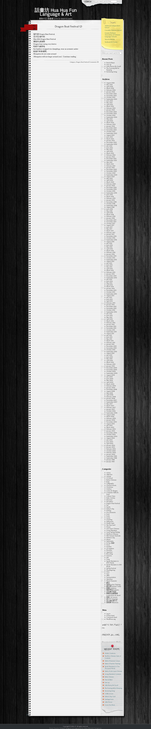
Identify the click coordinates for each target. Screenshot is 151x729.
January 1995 (110, 461)
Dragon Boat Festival (82, 62)
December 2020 (111, 169)
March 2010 (110, 362)
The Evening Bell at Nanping (112, 69)
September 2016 (111, 240)
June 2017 (109, 227)
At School (109, 478)
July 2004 (109, 440)
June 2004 (109, 442)
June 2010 (109, 357)
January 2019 (110, 200)
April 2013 (109, 301)
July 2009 (109, 377)
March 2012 (110, 321)
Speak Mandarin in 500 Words (114, 565)
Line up (108, 64)
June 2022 (109, 148)
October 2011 (110, 330)
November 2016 (111, 236)
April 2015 (109, 269)
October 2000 (111, 451)
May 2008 (109, 393)
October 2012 (110, 310)
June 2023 (109, 137)
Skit (107, 557)
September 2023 (111, 133)
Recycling (109, 554)
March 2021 (110, 164)
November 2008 (111, 389)
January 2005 (110, 431)
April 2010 (109, 361)
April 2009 (109, 382)
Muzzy (108, 539)
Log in (108, 614)
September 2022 (111, 144)
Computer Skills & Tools (112, 493)
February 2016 (110, 252)
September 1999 (111, 456)
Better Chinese (111, 480)
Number (109, 547)
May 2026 (109, 85)
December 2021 (111, 158)
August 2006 (110, 415)
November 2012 (111, 308)
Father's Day (110, 509)
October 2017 (110, 223)
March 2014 (110, 287)
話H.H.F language (112, 599)
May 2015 (109, 267)
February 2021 (110, 166)
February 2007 (111, 407)
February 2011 (110, 342)
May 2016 (109, 247)
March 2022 (110, 153)
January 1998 (110, 460)
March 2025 (110, 106)
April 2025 (109, 104)
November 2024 (111, 113)
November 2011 (111, 328)
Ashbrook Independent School (112, 26)
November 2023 (111, 130)
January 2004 (110, 445)
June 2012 (109, 315)
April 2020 (109, 180)
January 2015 (110, 274)
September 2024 (111, 117)
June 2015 (109, 265)
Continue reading (69, 56)
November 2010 (111, 348)
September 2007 (111, 402)
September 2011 (111, 332)
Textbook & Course (111, 42)
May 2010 (109, 359)
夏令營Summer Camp (113, 586)
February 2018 (110, 216)
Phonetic (109, 550)
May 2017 (109, 229)
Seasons (109, 556)
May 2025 (109, 103)
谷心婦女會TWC (112, 601)
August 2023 (110, 135)
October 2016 (110, 238)
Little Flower (108, 702)
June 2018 (109, 209)
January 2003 (110, 447)
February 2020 (111, 184)
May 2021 (109, 162)
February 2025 (110, 108)
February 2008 (111, 397)
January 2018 (110, 218)
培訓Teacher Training (113, 584)
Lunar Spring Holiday (113, 532)
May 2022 (109, 149)
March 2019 (110, 196)
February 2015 (110, 272)
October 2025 (110, 97)
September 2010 (111, 352)
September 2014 (111, 278)
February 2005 (111, 429)
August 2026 (110, 83)
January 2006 (110, 420)
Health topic (110, 523)
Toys (107, 574)
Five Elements (111, 512)
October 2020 (110, 173)
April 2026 (109, 86)
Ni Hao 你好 (110, 543)
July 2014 (109, 279)
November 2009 (111, 370)
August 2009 (110, 375)
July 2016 (109, 243)
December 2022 (111, 142)
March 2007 (110, 406)
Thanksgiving (110, 570)
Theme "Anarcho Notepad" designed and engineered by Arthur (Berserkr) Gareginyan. (75, 728)
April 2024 (109, 121)
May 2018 (109, 211)
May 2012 (109, 317)
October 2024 (110, 115)
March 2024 (110, 122)
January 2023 (110, 140)
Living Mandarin (111, 530)
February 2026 (111, 90)
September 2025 (111, 99)
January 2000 (110, 454)
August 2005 (110, 424)
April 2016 (109, 249)
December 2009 (111, 368)
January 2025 (110, 110)
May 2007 (109, 404)
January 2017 (110, 234)
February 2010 (110, 364)
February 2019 (110, 198)
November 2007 (111, 400)
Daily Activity (110, 498)
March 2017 (110, 231)
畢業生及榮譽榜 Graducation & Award (113, 594)
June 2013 (109, 299)
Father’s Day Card (110, 696)
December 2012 (111, 306)
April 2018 (109, 213)
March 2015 (110, 270)
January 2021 (110, 168)
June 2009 (109, 379)
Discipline (109, 501)
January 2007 (110, 409)
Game (108, 518)
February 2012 (110, 323)
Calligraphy (110, 483)
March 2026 (110, 88)
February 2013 (110, 303)
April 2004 (109, 443)
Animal (108, 476)
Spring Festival (111, 568)
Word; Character (111, 581)
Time (108, 572)
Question (109, 552)
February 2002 (111, 449)
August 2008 (110, 391)
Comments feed (111, 617)
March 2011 (110, 341)
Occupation (110, 548)
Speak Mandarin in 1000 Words (112, 562)
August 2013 (110, 296)
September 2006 (111, 413)
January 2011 (110, 344)
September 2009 (111, 373)
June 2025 (109, 101)
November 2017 (111, 222)
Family (108, 507)
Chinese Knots (111, 485)
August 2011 (110, 333)
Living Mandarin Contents (113, 674)
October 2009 (111, 371)
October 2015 (110, 258)
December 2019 (111, 187)
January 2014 (110, 288)
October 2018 (110, 204)
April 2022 (109, 151)
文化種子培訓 (111, 592)
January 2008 (110, 398)
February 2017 (110, 233)
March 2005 (110, 427)
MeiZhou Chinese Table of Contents (113, 657)
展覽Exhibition (111, 588)
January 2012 (110, 324)
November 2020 (111, 171)
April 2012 (109, 319)
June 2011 (109, 337)
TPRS (108, 575)
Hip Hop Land (110, 525)
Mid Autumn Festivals (113, 536)
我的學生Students (112, 590)
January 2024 (110, 126)
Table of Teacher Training (112, 664)
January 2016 (110, 254)
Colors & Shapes (112, 491)
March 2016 (110, 251)
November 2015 (111, 256)
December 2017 (111, 220)
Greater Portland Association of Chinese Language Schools (112, 35)
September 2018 (111, 205)
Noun (108, 545)
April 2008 (109, 395)
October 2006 (111, 411)
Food (107, 514)
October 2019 (110, 191)
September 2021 (111, 160)
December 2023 (111, 128)
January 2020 (110, 186)
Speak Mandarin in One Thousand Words (112, 667)
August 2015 (110, 261)
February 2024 (110, 124)
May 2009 (109, 380)
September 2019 (111, 193)
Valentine (109, 579)
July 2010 (109, 355)
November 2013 (111, 290)
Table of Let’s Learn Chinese (113, 671)
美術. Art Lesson (111, 597)
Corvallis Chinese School (113, 30)
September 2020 (111, 175)
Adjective (109, 474)
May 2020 (109, 178)
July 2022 (109, 146)
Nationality (110, 541)
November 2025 (111, 95)
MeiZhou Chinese (112, 534)
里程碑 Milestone (112, 602)
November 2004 (111, 433)
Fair (107, 505)
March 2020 (110, 182)
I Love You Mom (110, 705)
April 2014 (109, 285)
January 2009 (110, 388)
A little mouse (109, 694)
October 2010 (110, 350)
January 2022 (110, 157)
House (108, 527)
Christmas (109, 487)
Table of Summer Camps (112, 661)
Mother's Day (110, 538)
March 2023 (110, 139)
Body (108, 482)
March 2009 (110, 384)
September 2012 (111, 312)
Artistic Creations (110, 653)
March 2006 (110, 416)
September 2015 (111, 260)
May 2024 (109, 119)
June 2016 (109, 245)
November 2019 (111, 189)
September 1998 (111, 458)
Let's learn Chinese (112, 529)
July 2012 (109, 314)
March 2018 (110, 214)
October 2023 (110, 131)
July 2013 (109, 297)
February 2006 (111, 418)
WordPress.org (111, 619)
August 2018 (110, 207)
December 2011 (111, 326)
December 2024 (111, 112)
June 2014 (109, 281)
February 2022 (110, 155)
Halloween (109, 521)
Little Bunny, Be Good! (113, 66)
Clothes (109, 489)
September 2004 (111, 436)
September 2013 (111, 294)
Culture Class (110, 496)
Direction (109, 500)
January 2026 (110, 92)
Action (108, 473)
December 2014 (111, 276)
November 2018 (111, 202)
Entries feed (110, 615)
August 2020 (110, 177)
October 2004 (110, 434)
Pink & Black (110, 63)
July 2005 (109, 425)
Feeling (108, 510)
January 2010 (110, 366)
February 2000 (111, 452)
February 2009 (111, 386)
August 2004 (110, 438)
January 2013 (110, 305)
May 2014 (109, 283)
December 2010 (111, 346)
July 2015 (109, 263)
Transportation (111, 577)
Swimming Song (111, 72)
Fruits (108, 516)
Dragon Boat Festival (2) (68, 26)
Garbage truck (109, 699)
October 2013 (110, 292)
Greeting (109, 520)
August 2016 (110, 242)
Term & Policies (110, 39)
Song (108, 559)
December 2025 (111, 94)
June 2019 (109, 195)
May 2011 (109, 339)
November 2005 (111, 422)
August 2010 (110, 353)
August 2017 (110, 225)
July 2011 (109, 335)
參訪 (108, 583)
